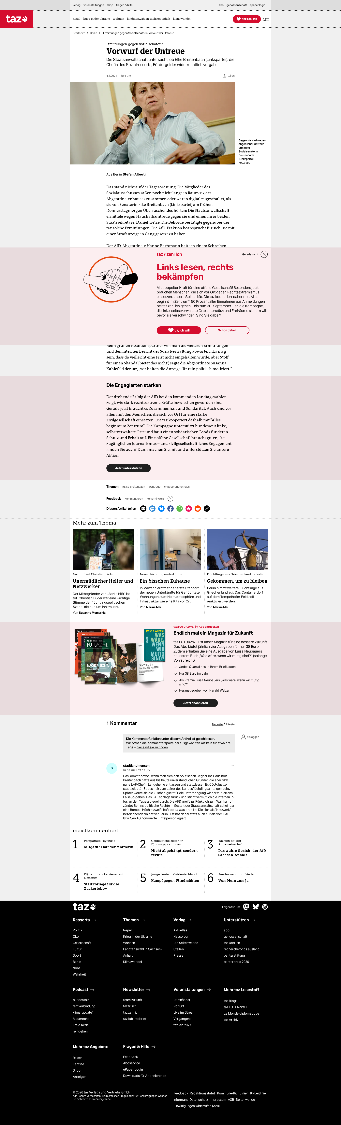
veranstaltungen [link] (93, 5)
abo (227, 930)
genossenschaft (235, 937)
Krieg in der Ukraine (137, 937)
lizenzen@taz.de (101, 1099)
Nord (76, 968)
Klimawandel (132, 962)
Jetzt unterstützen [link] (128, 468)
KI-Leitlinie (258, 1093)
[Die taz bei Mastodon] (246, 908)
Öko (76, 937)
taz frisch (130, 1006)
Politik (77, 930)
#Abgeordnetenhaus (177, 486)
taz (84, 907)
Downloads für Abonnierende (144, 1076)
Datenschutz (199, 1100)
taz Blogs (230, 1001)
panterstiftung (234, 955)
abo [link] (221, 5)
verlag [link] (77, 5)
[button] (266, 19)
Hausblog (180, 937)
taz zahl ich (232, 943)
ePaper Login (133, 1069)
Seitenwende (245, 1100)
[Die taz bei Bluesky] (256, 908)
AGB (231, 1100)
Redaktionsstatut (203, 1093)
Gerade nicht (250, 254)
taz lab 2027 (182, 1025)
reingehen (80, 1031)
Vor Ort (178, 1006)
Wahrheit (79, 974)
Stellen (178, 949)
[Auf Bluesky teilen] (161, 508)
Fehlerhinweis (155, 498)
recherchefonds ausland (241, 949)
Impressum (218, 1100)
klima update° (83, 1012)
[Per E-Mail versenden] (143, 508)
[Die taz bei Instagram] (265, 908)
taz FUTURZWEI (235, 1007)
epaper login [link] (257, 5)
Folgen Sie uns (231, 907)
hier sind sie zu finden (152, 747)
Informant (181, 1100)
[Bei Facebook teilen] (170, 508)
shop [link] (110, 5)
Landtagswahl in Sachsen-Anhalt (142, 952)
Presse (178, 955)
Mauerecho (81, 1019)
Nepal (127, 930)
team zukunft (132, 1000)
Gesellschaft (82, 943)
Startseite (79, 33)
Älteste (230, 724)
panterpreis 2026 (236, 962)
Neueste (217, 724)
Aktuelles (180, 930)
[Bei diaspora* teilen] (188, 508)
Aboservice (131, 1063)
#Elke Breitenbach (134, 486)
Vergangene (182, 1019)
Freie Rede (81, 1025)
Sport (77, 955)
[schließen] (264, 254)
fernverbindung (84, 1006)
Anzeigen (79, 1077)
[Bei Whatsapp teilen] (179, 508)
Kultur (77, 949)
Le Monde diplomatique (241, 1013)
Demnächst (181, 1000)
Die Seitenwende (185, 943)
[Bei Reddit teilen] (198, 508)
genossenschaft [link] (237, 5)
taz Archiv (231, 1020)
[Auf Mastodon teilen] (152, 508)
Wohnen (129, 943)
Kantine (78, 1064)
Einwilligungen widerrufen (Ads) (196, 1106)
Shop (77, 1070)
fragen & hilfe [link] (124, 5)
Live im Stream (184, 1012)
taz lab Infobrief (134, 1019)
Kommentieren (134, 498)
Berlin (93, 33)
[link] (77, 19)
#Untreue (155, 486)
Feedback (130, 1057)
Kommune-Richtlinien (233, 1093)
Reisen (78, 1058)
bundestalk (81, 1000)
